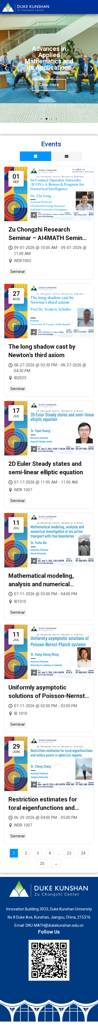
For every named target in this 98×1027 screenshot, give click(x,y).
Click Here (49, 84)
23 (69, 853)
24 (83, 853)
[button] (6, 68)
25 (42, 863)
